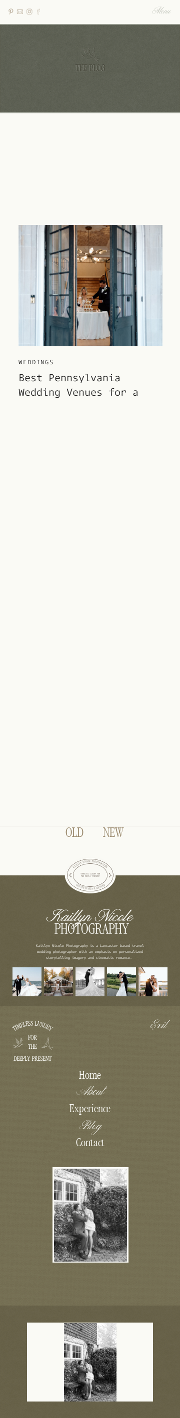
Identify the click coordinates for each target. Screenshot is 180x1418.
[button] (161, 11)
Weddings (36, 362)
